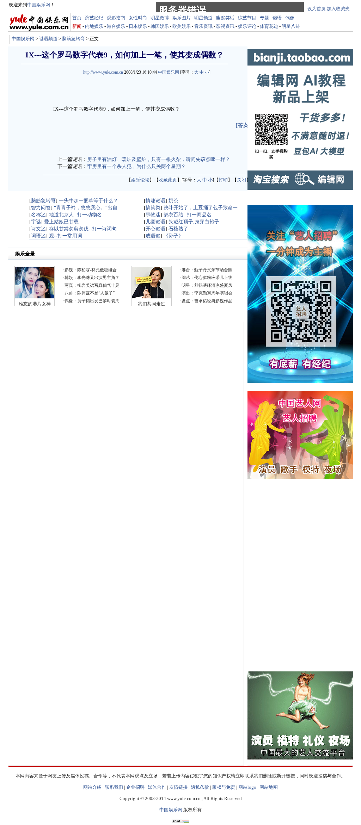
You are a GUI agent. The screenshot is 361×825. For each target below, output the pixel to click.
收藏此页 (168, 179)
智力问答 (41, 207)
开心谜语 (155, 228)
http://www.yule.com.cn (103, 72)
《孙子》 (173, 235)
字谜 (36, 221)
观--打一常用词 (65, 235)
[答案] (243, 125)
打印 (223, 179)
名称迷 (38, 214)
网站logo (247, 787)
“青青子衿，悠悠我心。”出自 (85, 207)
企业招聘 (135, 787)
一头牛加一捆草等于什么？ (88, 200)
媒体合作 (157, 787)
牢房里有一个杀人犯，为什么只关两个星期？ (136, 166)
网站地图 (268, 787)
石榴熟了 (178, 228)
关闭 (241, 179)
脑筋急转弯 (73, 38)
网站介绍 (92, 787)
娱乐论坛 (140, 179)
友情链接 (178, 787)
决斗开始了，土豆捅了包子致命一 (201, 207)
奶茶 (173, 200)
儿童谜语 (155, 221)
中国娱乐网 (23, 38)
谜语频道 (48, 38)
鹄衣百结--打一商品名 (188, 214)
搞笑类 (153, 207)
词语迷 (38, 235)
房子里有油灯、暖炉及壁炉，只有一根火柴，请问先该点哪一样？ (158, 159)
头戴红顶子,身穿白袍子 (194, 221)
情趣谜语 (155, 200)
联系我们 (114, 787)
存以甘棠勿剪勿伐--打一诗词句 (83, 228)
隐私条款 (200, 787)
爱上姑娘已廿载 (61, 221)
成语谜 (153, 235)
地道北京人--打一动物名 (75, 214)
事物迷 (153, 214)
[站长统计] (180, 821)
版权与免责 (223, 787)
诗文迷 (38, 228)
